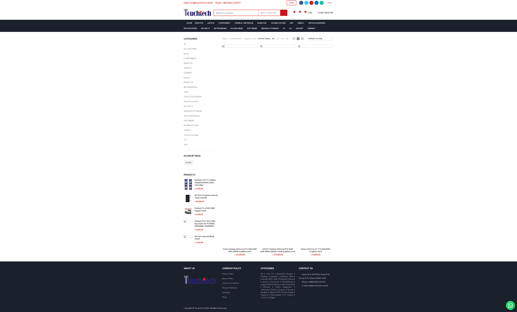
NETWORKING (190, 87)
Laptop (187, 77)
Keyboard (283, 279)
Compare (255, 49)
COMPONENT (190, 58)
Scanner (282, 289)
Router (291, 289)
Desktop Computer (269, 276)
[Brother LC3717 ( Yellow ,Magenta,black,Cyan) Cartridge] (188, 184)
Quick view (255, 55)
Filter (188, 163)
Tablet (272, 292)
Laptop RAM (266, 284)
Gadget (272, 297)
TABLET (187, 130)
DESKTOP (188, 63)
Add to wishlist (255, 61)
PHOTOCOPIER (191, 101)
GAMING (188, 73)
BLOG (186, 53)
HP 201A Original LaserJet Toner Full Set (206, 196)
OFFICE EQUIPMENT (193, 96)
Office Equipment (283, 287)
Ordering (226, 292)
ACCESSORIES (190, 49)
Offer (291, 3)
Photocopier (276, 295)
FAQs (224, 297)
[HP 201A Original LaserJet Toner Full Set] (188, 198)
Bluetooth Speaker (285, 274)
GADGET (188, 68)
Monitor (266, 287)
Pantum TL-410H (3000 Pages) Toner (205, 209)
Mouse (292, 279)
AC (185, 44)
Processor (275, 282)
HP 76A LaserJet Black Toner (204, 237)
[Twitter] (306, 3)
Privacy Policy (228, 274)
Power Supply (288, 292)
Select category (268, 13)
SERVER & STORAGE (193, 111)
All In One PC (267, 274)
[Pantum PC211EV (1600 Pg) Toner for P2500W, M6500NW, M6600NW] (188, 225)
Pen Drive (291, 284)
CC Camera (288, 295)
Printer (274, 289)
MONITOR (188, 82)
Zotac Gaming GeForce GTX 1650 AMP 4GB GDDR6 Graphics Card (240, 250)
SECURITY (188, 106)
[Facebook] (301, 3)
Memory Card (279, 284)
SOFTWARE (189, 120)
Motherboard (287, 282)
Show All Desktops (192, 116)
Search (283, 13)
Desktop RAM (286, 276)
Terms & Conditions (230, 283)
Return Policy (227, 278)
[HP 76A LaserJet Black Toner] (188, 239)
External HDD (266, 279)
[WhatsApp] (322, 3)
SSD (275, 279)
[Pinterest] (311, 3)
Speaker (264, 292)
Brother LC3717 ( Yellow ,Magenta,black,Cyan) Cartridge (205, 182)
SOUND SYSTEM (191, 125)
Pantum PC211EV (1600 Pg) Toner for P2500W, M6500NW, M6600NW (205, 223)
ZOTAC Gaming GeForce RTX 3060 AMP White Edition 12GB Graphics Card (277, 250)
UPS (185, 144)
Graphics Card (250, 38)
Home (224, 38)
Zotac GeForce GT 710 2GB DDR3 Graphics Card (315, 250)
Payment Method (229, 288)
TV (185, 140)
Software (265, 289)
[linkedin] (317, 3)
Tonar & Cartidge (191, 135)
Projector (264, 295)
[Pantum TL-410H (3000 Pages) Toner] (188, 211)
